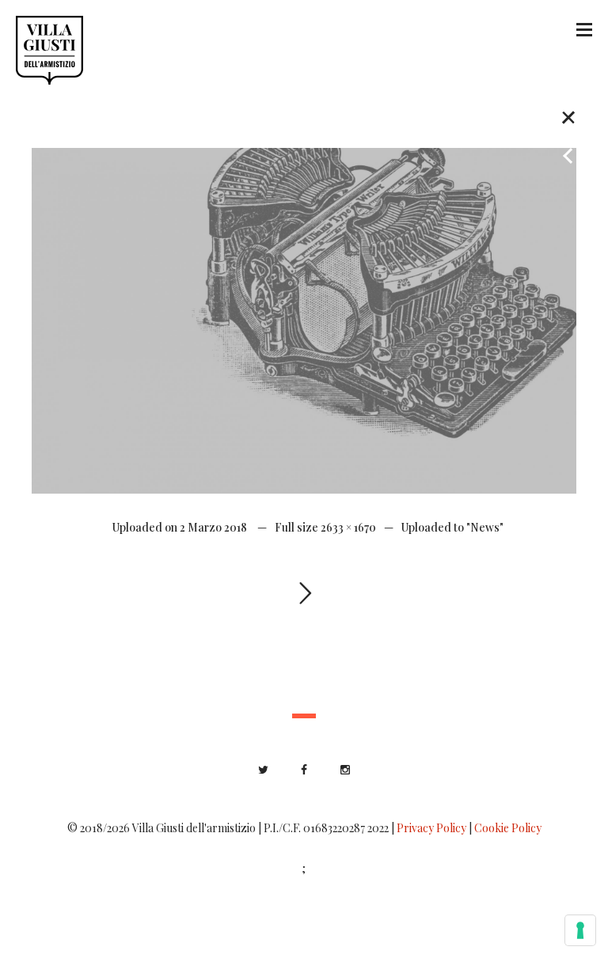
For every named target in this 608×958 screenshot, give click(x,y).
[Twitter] (262, 769)
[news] (304, 319)
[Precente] (568, 150)
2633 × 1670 (348, 527)
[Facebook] (304, 769)
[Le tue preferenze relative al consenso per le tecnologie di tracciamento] (580, 930)
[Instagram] (345, 769)
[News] (568, 116)
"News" (485, 527)
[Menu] (584, 28)
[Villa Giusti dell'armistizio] (49, 50)
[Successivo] (568, 87)
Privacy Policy (431, 827)
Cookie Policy (508, 827)
